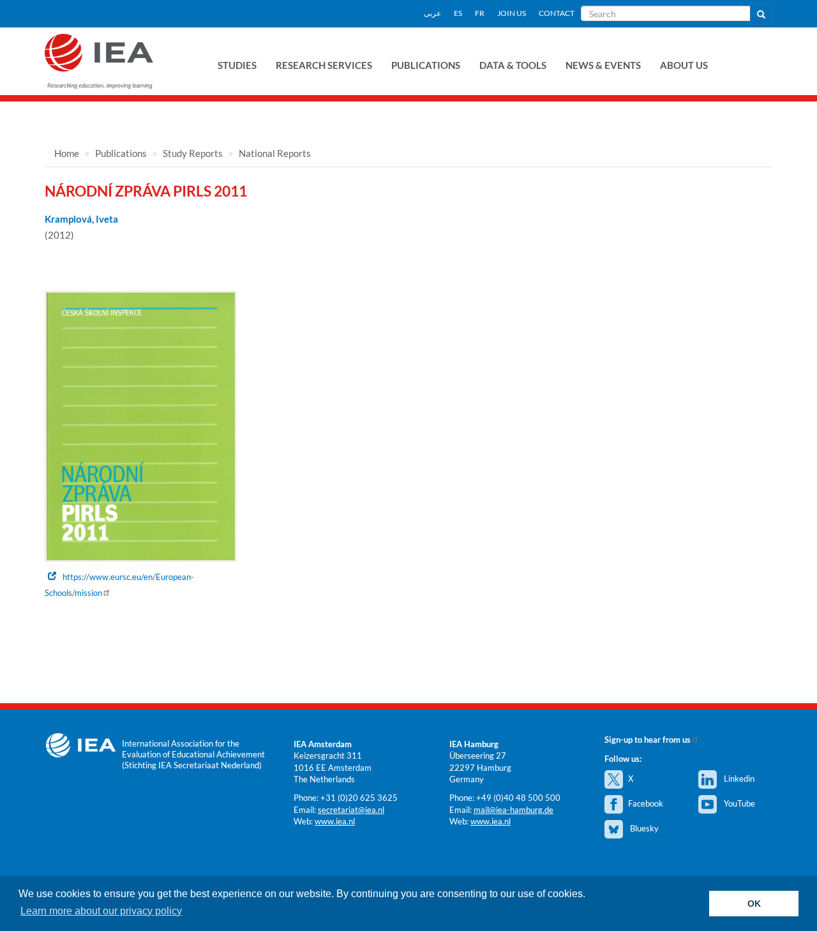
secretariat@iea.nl (351, 810)
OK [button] (754, 903)
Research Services (324, 65)
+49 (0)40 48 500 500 (518, 798)
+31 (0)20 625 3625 (359, 798)
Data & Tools (512, 65)
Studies (237, 65)
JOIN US (511, 13)
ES (458, 13)
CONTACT (556, 13)
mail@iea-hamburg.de (513, 810)
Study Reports (193, 153)
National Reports (275, 153)
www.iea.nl (335, 821)
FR (479, 13)
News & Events (603, 65)
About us (684, 65)
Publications (425, 65)
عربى (432, 13)
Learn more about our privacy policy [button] (101, 910)
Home (66, 153)
